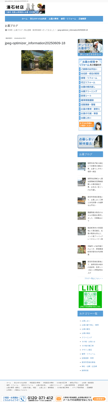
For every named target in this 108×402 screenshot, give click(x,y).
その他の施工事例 (63, 387)
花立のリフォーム (27, 385)
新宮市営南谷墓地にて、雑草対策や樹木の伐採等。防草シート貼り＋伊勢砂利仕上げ (95, 267)
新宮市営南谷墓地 (88, 362)
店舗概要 (90, 387)
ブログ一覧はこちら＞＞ (93, 278)
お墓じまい (86, 321)
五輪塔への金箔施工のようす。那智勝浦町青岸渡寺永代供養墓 (95, 250)
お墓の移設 (86, 333)
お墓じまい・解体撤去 (46, 387)
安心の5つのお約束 (20, 383)
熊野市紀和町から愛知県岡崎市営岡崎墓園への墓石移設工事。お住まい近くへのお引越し (95, 184)
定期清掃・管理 (88, 358)
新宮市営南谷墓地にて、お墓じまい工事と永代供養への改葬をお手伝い (95, 201)
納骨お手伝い (74, 383)
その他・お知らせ (88, 341)
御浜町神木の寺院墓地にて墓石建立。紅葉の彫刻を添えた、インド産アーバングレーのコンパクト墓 (95, 233)
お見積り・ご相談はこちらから (17, 390)
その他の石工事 (62, 383)
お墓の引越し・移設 (29, 387)
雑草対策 (85, 370)
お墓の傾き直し (41, 385)
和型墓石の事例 (35, 383)
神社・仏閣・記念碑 (90, 366)
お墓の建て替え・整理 (90, 325)
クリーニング (87, 337)
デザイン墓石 (87, 350)
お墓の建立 (86, 329)
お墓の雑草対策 (70, 385)
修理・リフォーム (88, 354)
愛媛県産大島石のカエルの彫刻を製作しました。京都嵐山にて (95, 217)
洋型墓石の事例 (48, 383)
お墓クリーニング (55, 385)
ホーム (9, 383)
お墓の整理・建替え (13, 387)
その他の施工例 (88, 346)
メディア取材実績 (78, 387)
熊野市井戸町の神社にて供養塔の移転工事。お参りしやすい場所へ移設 (95, 167)
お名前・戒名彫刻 (88, 383)
